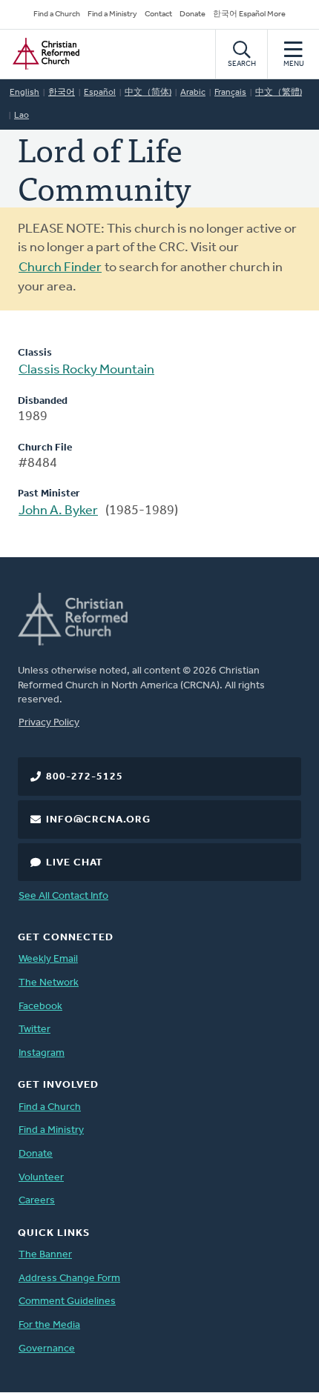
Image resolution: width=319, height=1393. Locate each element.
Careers (37, 1200)
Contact (158, 14)
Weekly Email (48, 959)
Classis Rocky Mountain (86, 370)
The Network (49, 982)
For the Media (49, 1325)
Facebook (40, 1006)
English (24, 92)
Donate (192, 14)
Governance (47, 1348)
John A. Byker (58, 511)
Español (100, 92)
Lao (21, 115)
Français (230, 92)
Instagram (42, 1053)
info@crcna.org (98, 819)
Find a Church (56, 14)
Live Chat (74, 862)
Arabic (192, 92)
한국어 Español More (249, 14)
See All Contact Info (63, 896)
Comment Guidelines (67, 1301)
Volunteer (41, 1177)
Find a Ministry (112, 14)
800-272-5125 (84, 776)
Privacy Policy (49, 722)
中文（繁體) (278, 92)
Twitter (34, 1029)
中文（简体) (148, 92)
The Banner (45, 1254)
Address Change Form (69, 1278)
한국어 (61, 92)
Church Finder (60, 268)
